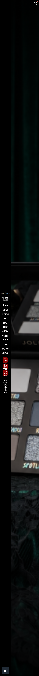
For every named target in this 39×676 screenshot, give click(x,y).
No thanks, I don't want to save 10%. (5, 380)
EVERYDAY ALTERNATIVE (5, 373)
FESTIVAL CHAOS (5, 366)
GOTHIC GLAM (5, 360)
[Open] (5, 670)
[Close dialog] (36, 2)
